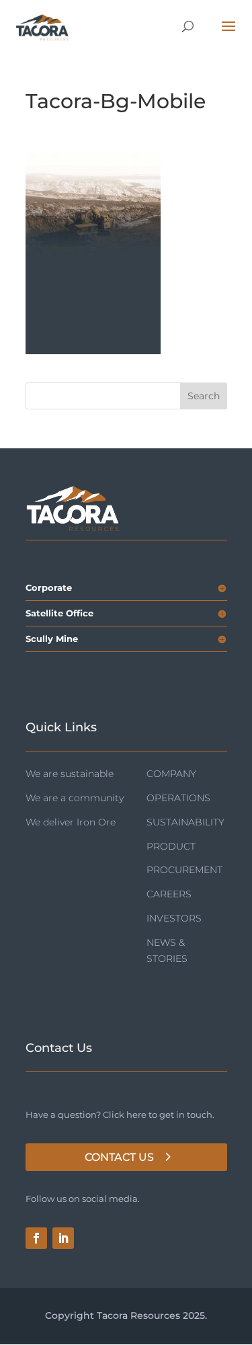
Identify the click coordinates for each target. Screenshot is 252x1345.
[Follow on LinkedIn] (63, 1238)
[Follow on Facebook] (36, 1238)
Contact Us (119, 1157)
